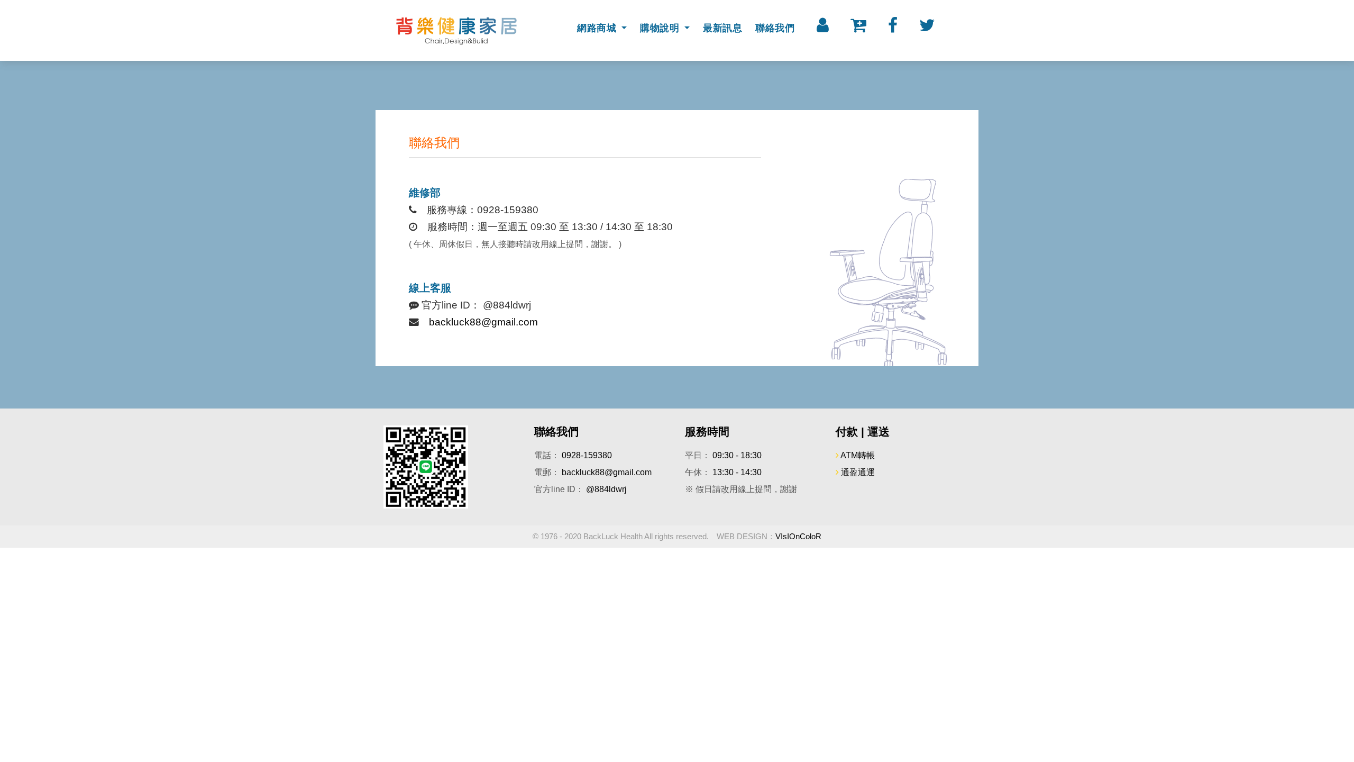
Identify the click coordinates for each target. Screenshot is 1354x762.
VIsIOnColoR (798, 536)
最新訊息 (722, 28)
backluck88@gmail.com (483, 322)
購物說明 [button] (661, 28)
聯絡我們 (774, 28)
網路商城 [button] (598, 28)
